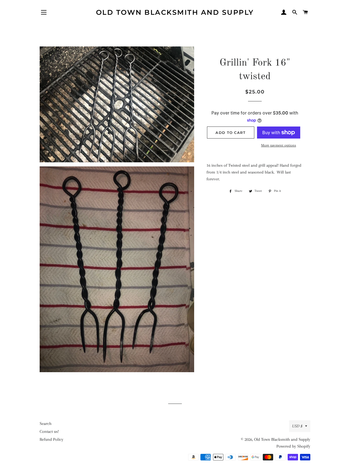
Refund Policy (51, 439)
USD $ (297, 426)
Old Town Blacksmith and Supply (175, 12)
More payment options (278, 145)
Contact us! (49, 431)
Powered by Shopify (293, 446)
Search (45, 423)
